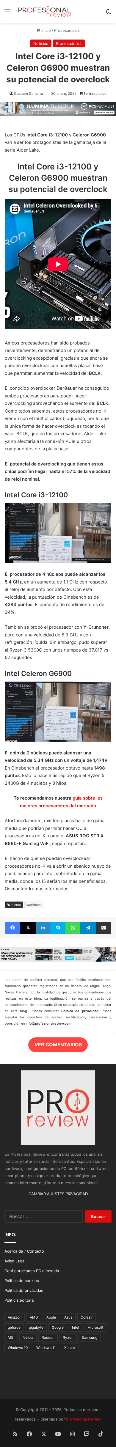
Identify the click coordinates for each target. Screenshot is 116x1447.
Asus (68, 1317)
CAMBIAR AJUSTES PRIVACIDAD (58, 1193)
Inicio (45, 30)
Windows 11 (46, 1347)
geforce (14, 1327)
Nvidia (28, 1337)
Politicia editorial (19, 1300)
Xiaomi (70, 1347)
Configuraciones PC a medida (31, 1270)
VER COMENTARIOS (58, 1044)
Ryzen (68, 1337)
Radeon (48, 1337)
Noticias (40, 43)
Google (58, 1327)
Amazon (14, 1317)
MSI (11, 1337)
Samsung (89, 1337)
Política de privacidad (23, 1290)
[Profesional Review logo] (44, 11)
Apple (51, 1317)
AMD (34, 1317)
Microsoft (95, 1327)
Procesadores (67, 30)
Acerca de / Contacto (24, 1251)
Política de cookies (21, 1280)
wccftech (33, 905)
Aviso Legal (14, 1261)
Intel (75, 1327)
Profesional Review (83, 1419)
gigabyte (36, 1327)
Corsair (87, 1317)
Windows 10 (18, 1347)
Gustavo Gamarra (28, 93)
